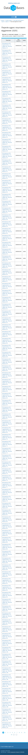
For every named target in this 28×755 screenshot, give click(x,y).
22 (11, 734)
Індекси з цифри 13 (5, 21)
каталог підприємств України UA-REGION (16, 752)
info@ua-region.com (14, 3)
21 (24, 732)
